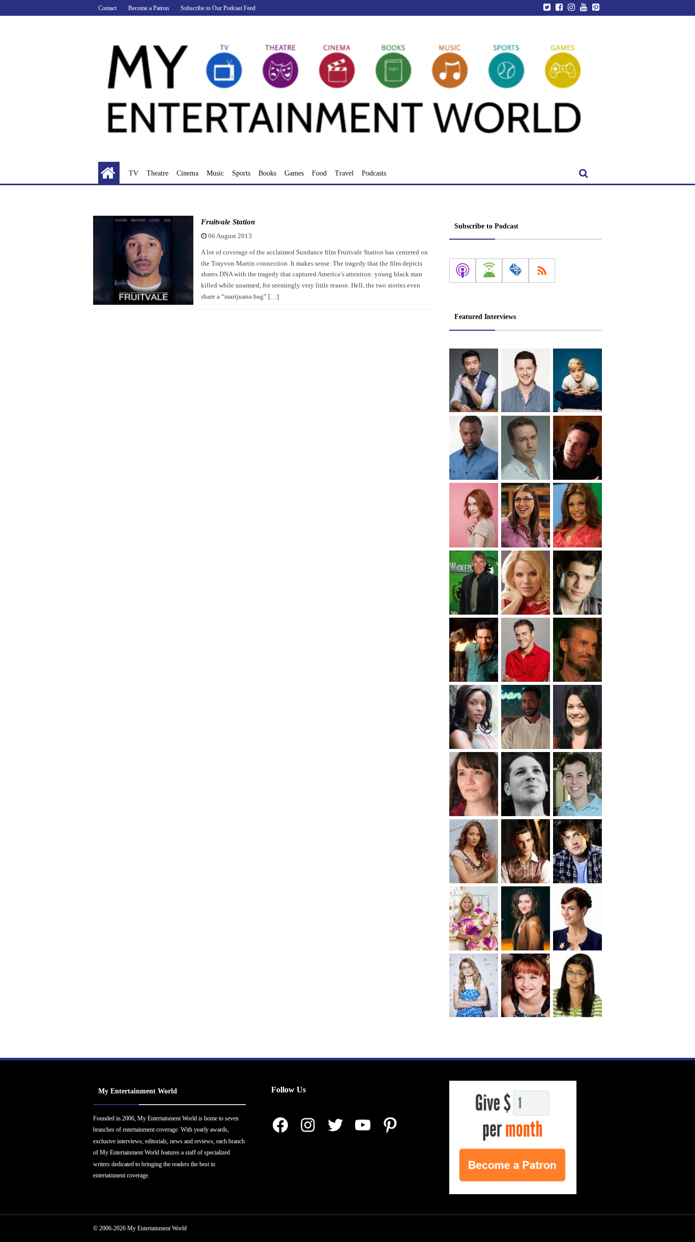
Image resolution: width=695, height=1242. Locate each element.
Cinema (187, 173)
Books (267, 173)
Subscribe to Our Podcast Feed (218, 8)
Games (294, 173)
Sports (241, 173)
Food (319, 173)
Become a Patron (148, 8)
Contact (107, 8)
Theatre (157, 173)
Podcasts (374, 173)
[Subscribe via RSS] (542, 270)
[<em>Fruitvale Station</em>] (143, 260)
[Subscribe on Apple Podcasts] (462, 270)
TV (133, 173)
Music (215, 173)
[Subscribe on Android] (489, 270)
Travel (344, 173)
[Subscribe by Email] (515, 270)
